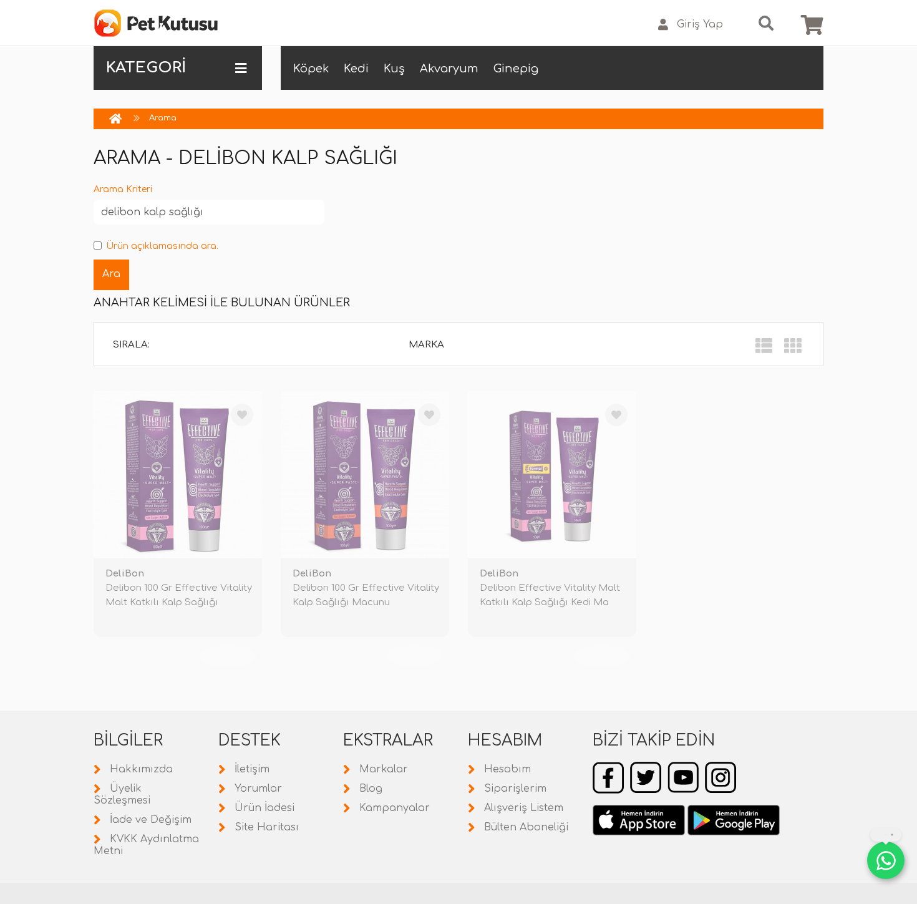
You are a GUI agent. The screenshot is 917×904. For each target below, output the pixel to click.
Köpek (311, 68)
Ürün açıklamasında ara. (162, 246)
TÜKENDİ (227, 655)
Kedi (356, 68)
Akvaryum (449, 68)
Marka (426, 344)
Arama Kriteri (123, 189)
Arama (163, 118)
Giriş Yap (700, 24)
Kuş (394, 68)
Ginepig (515, 68)
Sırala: (131, 344)
